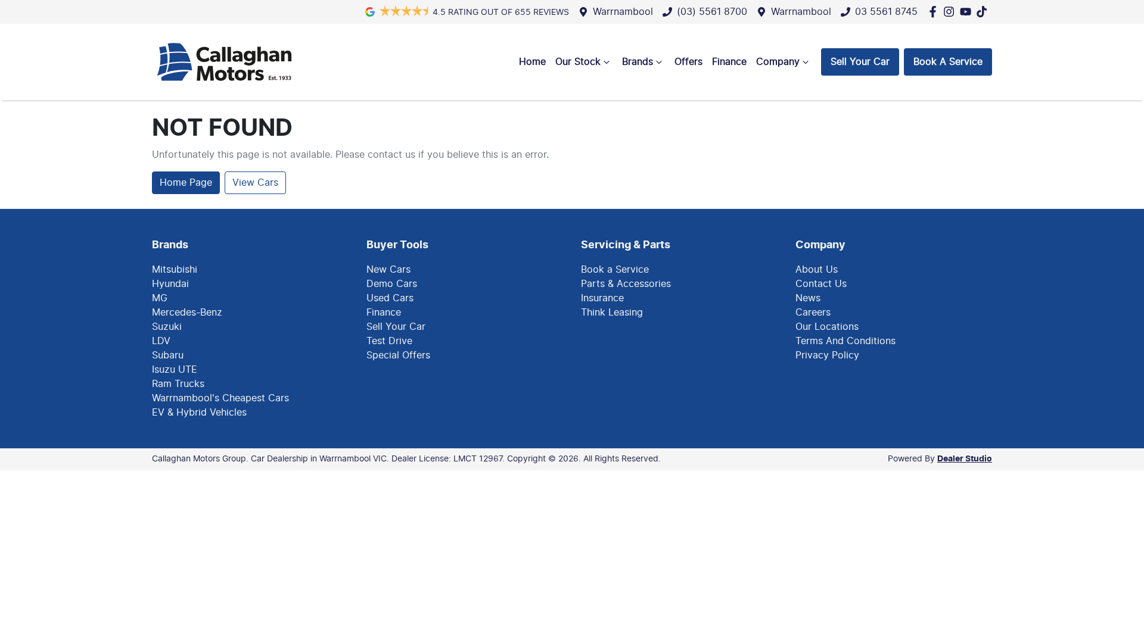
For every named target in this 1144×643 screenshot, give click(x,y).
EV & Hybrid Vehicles (199, 412)
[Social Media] (984, 11)
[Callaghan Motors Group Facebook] (935, 11)
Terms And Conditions (845, 341)
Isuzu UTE (174, 369)
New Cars (388, 269)
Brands (637, 62)
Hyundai (170, 284)
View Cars (255, 183)
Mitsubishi (174, 269)
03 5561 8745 (886, 12)
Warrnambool (623, 12)
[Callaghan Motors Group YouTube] (968, 11)
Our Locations (827, 327)
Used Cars (390, 298)
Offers (688, 62)
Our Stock (578, 62)
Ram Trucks (178, 384)
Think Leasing (612, 312)
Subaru (168, 355)
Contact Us (821, 284)
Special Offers (398, 355)
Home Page (186, 183)
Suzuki (167, 327)
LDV (161, 341)
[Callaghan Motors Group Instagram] (951, 11)
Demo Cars (391, 284)
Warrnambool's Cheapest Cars (220, 398)
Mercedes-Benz (187, 312)
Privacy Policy (827, 355)
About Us (816, 269)
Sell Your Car (860, 62)
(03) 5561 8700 (712, 12)
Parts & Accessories (626, 284)
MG (159, 298)
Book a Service (615, 269)
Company (778, 62)
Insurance (602, 298)
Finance (729, 62)
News (807, 298)
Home (532, 62)
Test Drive (389, 341)
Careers (813, 312)
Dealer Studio (964, 459)
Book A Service (948, 62)
